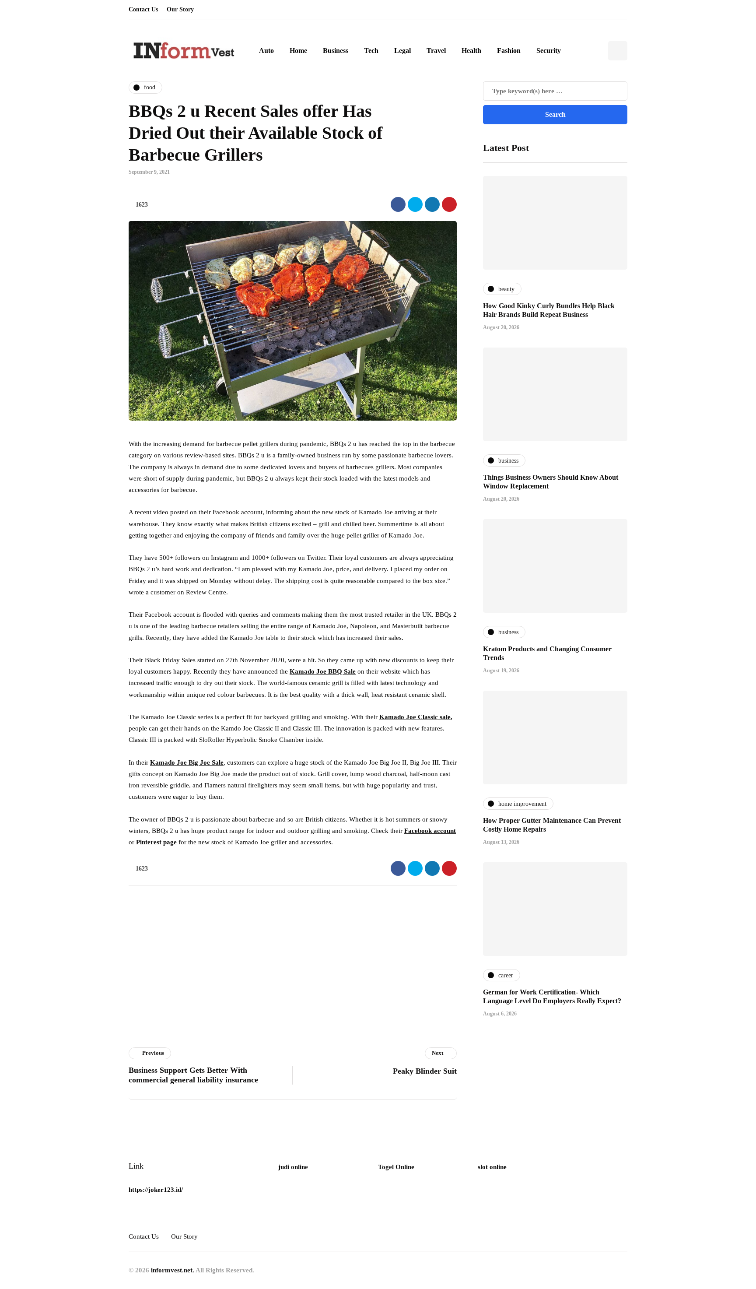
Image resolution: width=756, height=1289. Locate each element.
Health (471, 50)
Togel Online (396, 1166)
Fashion (509, 50)
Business (335, 50)
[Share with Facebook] (398, 204)
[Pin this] (449, 204)
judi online (293, 1166)
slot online (492, 1166)
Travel (436, 50)
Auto (266, 50)
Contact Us (143, 9)
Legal (402, 50)
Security (548, 50)
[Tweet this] (415, 204)
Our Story (180, 9)
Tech (371, 50)
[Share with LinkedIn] (432, 204)
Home (298, 50)
